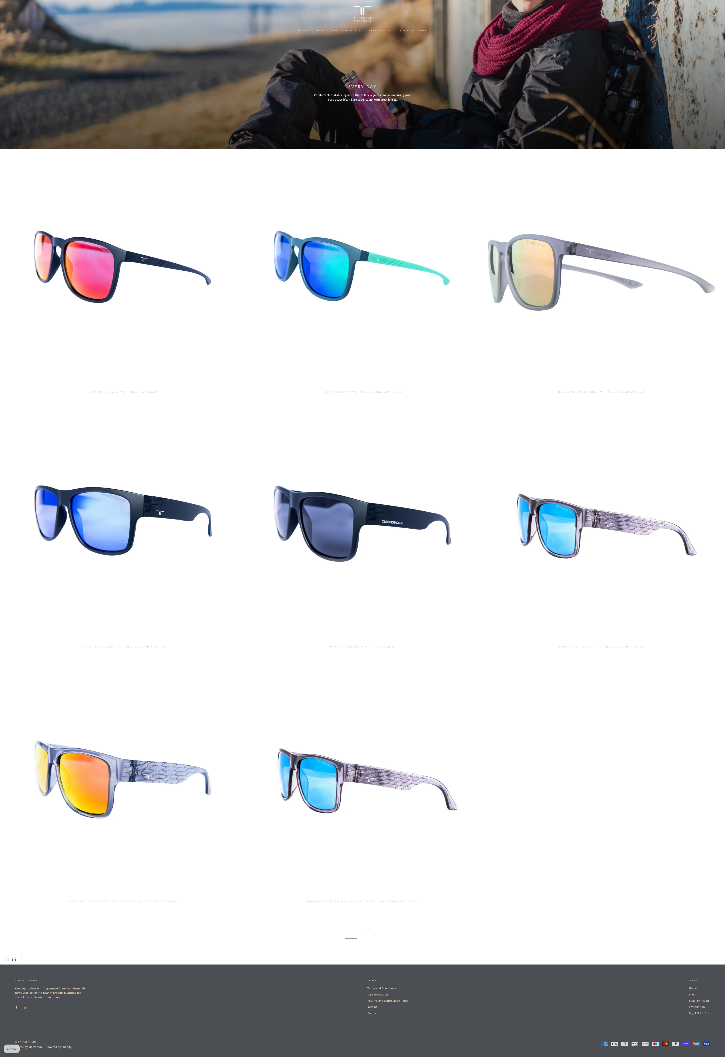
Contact (372, 1013)
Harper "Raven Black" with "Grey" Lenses (362, 646)
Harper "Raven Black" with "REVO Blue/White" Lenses (123, 646)
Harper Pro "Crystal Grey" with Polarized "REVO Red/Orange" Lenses (123, 901)
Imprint (372, 1007)
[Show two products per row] (7, 959)
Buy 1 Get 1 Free (413, 30)
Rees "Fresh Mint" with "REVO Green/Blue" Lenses (362, 391)
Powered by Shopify (59, 1047)
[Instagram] (25, 1007)
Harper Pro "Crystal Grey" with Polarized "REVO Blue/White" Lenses (362, 901)
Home (302, 30)
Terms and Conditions (381, 988)
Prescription (380, 30)
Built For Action (346, 30)
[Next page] (374, 935)
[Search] (705, 14)
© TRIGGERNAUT (26, 1042)
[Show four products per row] (14, 959)
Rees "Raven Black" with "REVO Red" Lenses (123, 391)
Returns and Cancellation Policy (388, 1000)
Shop (319, 30)
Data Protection (377, 994)
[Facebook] (16, 1007)
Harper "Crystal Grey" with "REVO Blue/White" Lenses (601, 646)
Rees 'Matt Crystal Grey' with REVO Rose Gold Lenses (601, 391)
